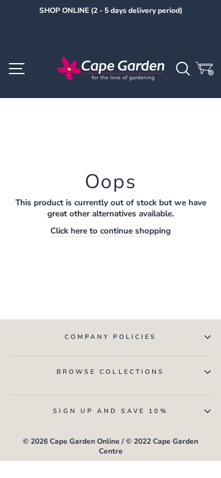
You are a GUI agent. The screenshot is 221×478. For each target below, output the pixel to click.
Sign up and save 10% (110, 411)
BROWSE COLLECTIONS (110, 372)
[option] (110, 11)
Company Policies (110, 337)
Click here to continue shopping (110, 231)
